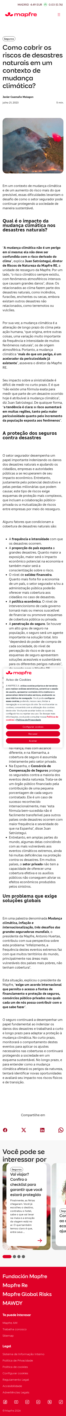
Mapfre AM (10, 1323)
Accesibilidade (12, 1386)
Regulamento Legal (16, 1379)
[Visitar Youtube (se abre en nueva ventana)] (16, 1402)
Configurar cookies (33, 726)
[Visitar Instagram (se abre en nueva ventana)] (27, 1402)
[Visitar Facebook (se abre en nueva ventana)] (5, 1402)
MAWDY (12, 1303)
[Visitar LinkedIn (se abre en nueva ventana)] (38, 1402)
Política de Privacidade (18, 1360)
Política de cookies (15, 1367)
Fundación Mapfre (25, 1276)
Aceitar (33, 740)
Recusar (33, 733)
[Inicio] (7, 14)
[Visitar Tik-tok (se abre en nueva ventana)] (60, 1402)
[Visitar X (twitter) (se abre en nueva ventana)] (49, 1402)
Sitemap (8, 1335)
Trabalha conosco (15, 1329)
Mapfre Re (15, 1285)
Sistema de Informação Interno (23, 1354)
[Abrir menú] (59, 15)
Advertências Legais (16, 1392)
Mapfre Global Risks (27, 1294)
